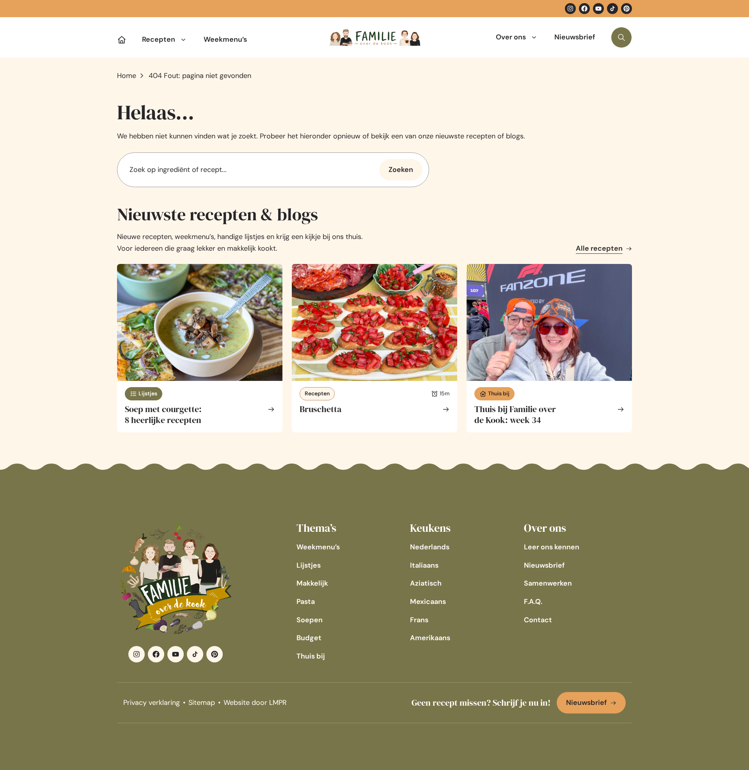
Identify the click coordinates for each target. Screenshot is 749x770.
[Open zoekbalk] (621, 37)
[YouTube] (598, 8)
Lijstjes (308, 565)
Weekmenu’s (225, 39)
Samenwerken (548, 583)
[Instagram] (570, 8)
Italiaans (424, 565)
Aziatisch (426, 583)
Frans (419, 620)
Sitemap (201, 702)
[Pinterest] (626, 8)
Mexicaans (428, 601)
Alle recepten (599, 248)
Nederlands (429, 547)
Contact (538, 620)
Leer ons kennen (551, 547)
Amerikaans (430, 638)
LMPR (278, 702)
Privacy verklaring (151, 702)
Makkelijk (312, 583)
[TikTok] (612, 8)
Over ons (511, 37)
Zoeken (401, 169)
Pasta (305, 601)
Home (126, 75)
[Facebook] (584, 8)
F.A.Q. (533, 601)
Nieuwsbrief (574, 37)
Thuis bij (310, 656)
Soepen (309, 620)
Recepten (158, 39)
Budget (308, 638)
